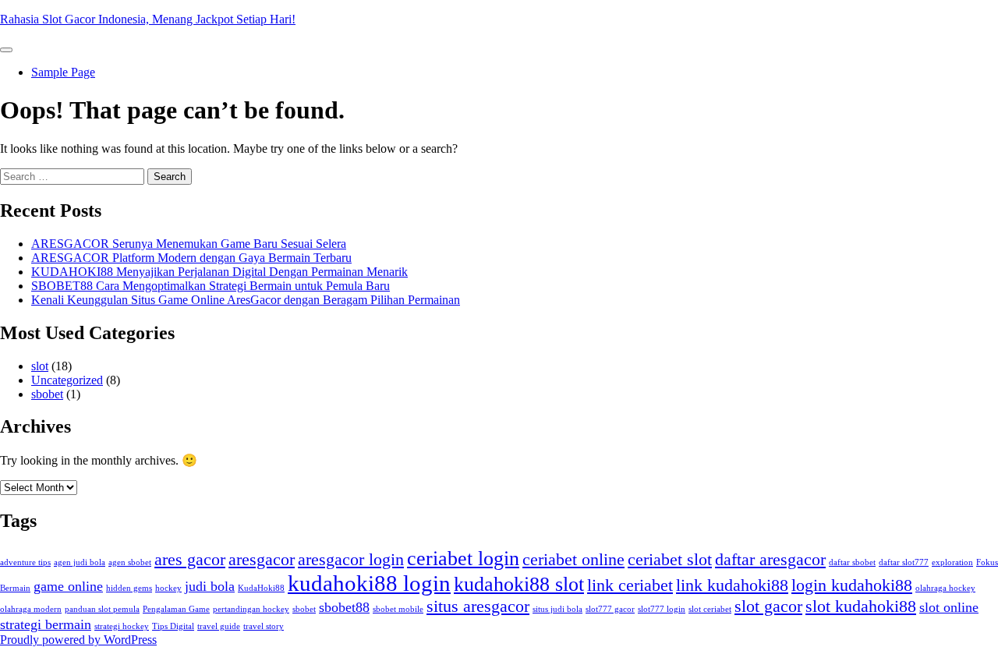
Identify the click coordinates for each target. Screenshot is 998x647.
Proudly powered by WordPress (78, 639)
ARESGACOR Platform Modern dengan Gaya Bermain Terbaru (191, 257)
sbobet (47, 394)
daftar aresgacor (770, 559)
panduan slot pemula (102, 609)
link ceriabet (630, 585)
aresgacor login (351, 559)
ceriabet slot (670, 559)
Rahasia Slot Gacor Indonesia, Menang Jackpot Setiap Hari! (148, 19)
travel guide (218, 626)
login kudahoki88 (851, 585)
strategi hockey (121, 626)
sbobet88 (344, 607)
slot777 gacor (610, 609)
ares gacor (189, 559)
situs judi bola (557, 609)
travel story (263, 626)
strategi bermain (45, 624)
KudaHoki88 (261, 588)
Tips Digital (173, 626)
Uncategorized (67, 380)
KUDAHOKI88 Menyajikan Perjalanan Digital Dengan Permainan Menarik (219, 271)
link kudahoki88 (732, 585)
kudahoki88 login (369, 583)
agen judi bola (79, 562)
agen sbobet (129, 562)
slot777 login (661, 609)
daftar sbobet (852, 562)
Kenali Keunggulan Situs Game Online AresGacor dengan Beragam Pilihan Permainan (245, 299)
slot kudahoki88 (860, 606)
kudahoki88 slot (519, 584)
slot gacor (768, 606)
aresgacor (261, 559)
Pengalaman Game (176, 609)
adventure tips (25, 562)
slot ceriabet (709, 609)
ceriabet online (573, 559)
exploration (952, 562)
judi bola (210, 586)
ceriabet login (463, 558)
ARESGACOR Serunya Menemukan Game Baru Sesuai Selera (188, 243)
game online (68, 586)
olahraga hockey (945, 588)
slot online (949, 607)
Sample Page (63, 72)
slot (39, 366)
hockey (168, 588)
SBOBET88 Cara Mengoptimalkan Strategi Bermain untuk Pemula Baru (210, 285)
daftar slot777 (904, 562)
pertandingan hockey (251, 609)
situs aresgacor (477, 606)
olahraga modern (31, 609)
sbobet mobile (398, 609)
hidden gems (129, 588)
